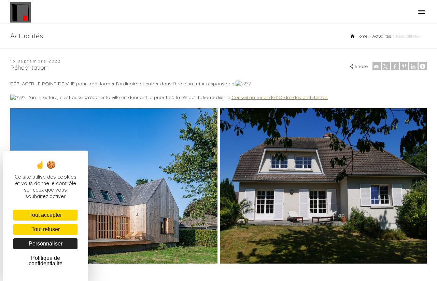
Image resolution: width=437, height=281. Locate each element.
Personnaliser (45, 244)
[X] (386, 66)
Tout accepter (45, 215)
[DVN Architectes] (20, 12)
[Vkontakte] (423, 66)
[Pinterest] (404, 66)
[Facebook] (395, 66)
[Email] (376, 66)
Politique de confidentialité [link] (45, 260)
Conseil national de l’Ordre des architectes (279, 97)
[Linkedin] (413, 66)
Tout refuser (45, 229)
